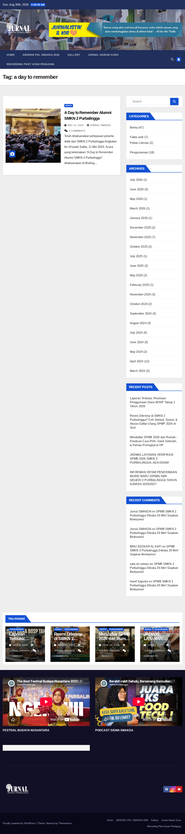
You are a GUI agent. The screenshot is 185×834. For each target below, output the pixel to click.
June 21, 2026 (66, 645)
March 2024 (137, 370)
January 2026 (139, 218)
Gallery (74, 54)
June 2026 (137, 189)
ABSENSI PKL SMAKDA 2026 (41, 54)
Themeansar (65, 823)
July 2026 (136, 179)
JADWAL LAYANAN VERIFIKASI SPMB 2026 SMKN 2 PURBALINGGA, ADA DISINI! (151, 458)
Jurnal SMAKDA (100, 125)
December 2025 (140, 227)
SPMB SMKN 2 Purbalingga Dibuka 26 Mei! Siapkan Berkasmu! (154, 515)
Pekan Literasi (139, 142)
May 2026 (136, 198)
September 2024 (141, 313)
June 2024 (137, 342)
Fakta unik (137, 137)
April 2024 (136, 361)
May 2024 (136, 351)
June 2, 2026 (155, 645)
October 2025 (139, 246)
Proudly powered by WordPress (19, 823)
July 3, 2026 (20, 645)
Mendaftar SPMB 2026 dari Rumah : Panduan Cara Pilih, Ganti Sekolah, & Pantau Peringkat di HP (153, 441)
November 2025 (140, 237)
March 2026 (137, 208)
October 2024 (139, 304)
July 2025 (136, 256)
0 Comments (77, 131)
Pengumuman (139, 152)
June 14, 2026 (111, 645)
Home (11, 54)
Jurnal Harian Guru (103, 54)
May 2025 (136, 275)
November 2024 (140, 294)
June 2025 (137, 265)
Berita (68, 106)
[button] (172, 59)
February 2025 (139, 284)
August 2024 (138, 323)
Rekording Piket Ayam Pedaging (31, 64)
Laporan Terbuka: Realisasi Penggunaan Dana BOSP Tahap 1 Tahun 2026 (152, 402)
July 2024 (136, 332)
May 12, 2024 (76, 125)
